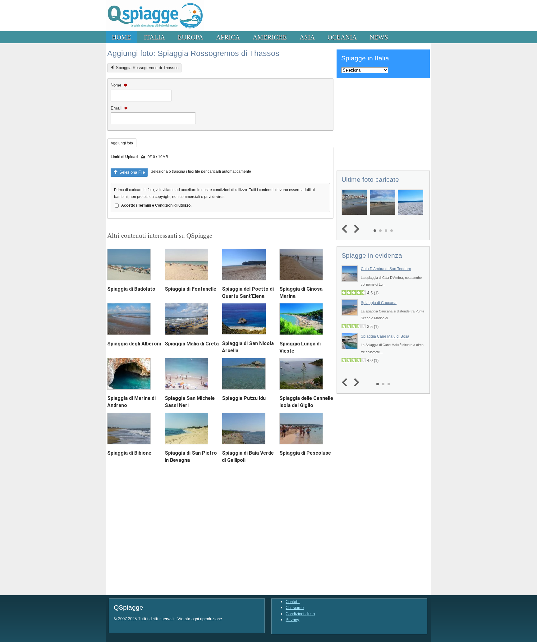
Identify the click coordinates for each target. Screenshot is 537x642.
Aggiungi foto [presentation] (122, 143)
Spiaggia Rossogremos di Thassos (147, 67)
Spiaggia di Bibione (129, 453)
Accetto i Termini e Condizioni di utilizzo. (156, 205)
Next (355, 229)
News (378, 37)
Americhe (270, 37)
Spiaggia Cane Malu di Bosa (385, 336)
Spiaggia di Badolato (131, 289)
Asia (307, 37)
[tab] (121, 142)
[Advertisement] (383, 123)
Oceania (342, 37)
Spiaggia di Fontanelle (190, 289)
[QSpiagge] (155, 29)
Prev (346, 229)
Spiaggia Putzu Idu (244, 398)
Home (121, 37)
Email (117, 107)
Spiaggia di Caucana (379, 303)
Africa (228, 37)
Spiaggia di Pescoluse (305, 453)
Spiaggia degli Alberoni (134, 344)
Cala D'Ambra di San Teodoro (386, 269)
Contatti (293, 601)
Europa (190, 37)
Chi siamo (295, 607)
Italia (154, 37)
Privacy (292, 619)
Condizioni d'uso (300, 614)
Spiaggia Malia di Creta (192, 344)
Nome (116, 85)
